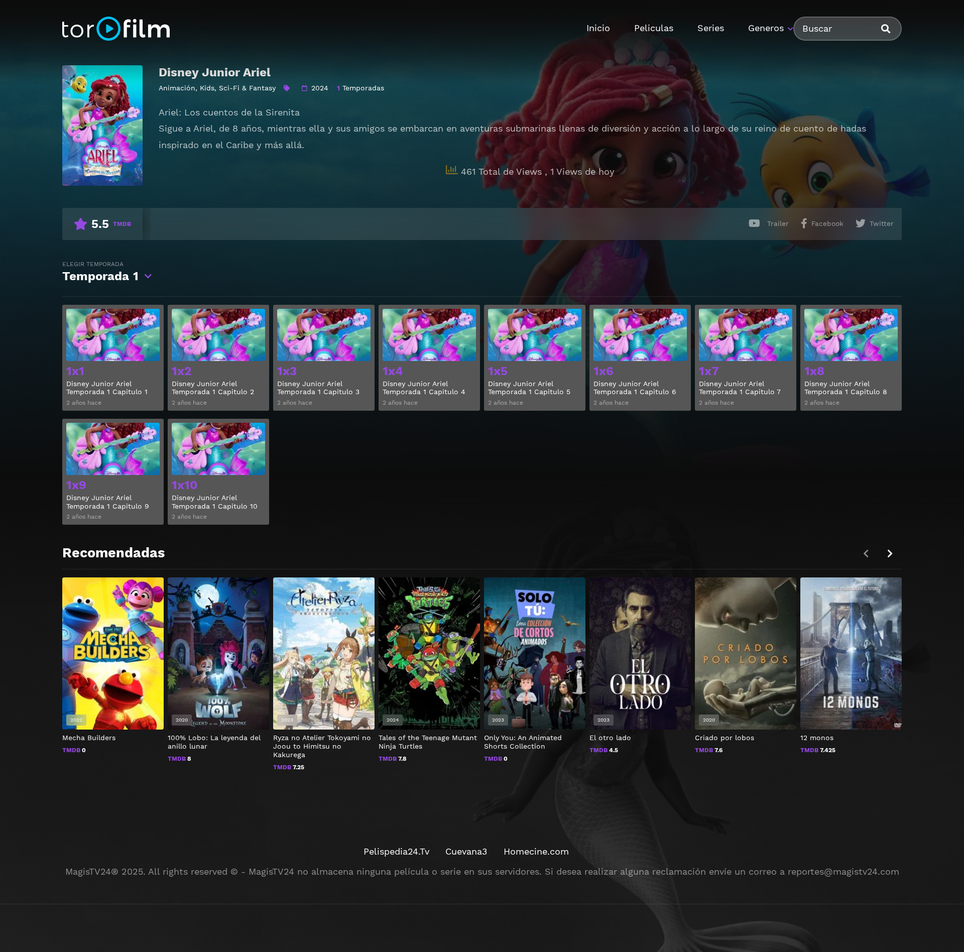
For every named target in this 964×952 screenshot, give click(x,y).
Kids (207, 88)
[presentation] (890, 553)
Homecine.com (536, 851)
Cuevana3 (466, 851)
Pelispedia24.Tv (396, 851)
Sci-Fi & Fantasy (247, 88)
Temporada (100, 272)
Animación (177, 88)
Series (710, 28)
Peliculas (653, 28)
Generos (766, 28)
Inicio (598, 28)
